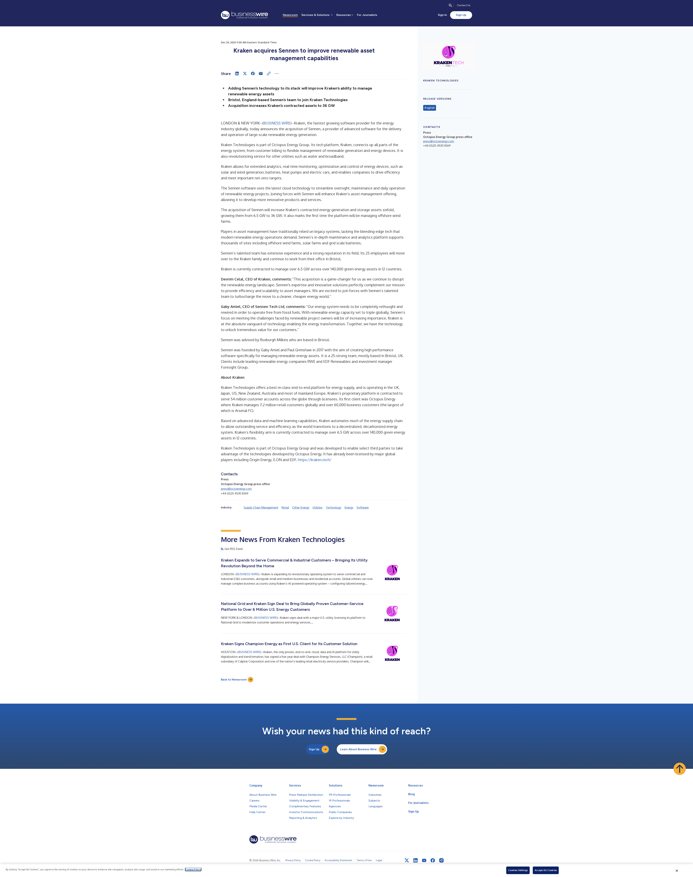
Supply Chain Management (261, 507)
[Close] (677, 870)
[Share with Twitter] (245, 73)
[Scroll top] (680, 769)
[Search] (450, 5)
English (430, 107)
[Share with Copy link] (269, 73)
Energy (349, 507)
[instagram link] (441, 860)
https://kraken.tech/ (314, 459)
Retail (285, 507)
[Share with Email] (261, 73)
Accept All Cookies (546, 870)
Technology (333, 507)
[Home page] (244, 15)
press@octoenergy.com (236, 489)
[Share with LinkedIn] (237, 73)
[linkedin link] (415, 860)
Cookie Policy (193, 869)
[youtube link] (424, 860)
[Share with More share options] (277, 73)
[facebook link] (433, 860)
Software (363, 507)
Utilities (317, 507)
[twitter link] (407, 860)
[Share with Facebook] (253, 73)
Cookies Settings (518, 870)
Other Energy (300, 507)
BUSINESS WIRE (276, 123)
